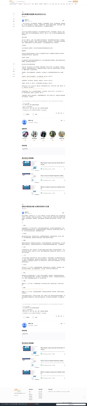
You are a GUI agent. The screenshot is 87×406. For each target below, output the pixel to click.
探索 (33, 4)
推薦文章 (36, 4)
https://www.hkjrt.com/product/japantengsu (33, 77)
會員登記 (70, 1)
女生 (59, 4)
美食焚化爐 (61, 138)
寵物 (69, 4)
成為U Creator (27, 4)
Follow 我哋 (43, 110)
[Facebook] (13, 77)
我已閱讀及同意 (70, 404)
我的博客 (40, 398)
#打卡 (55, 391)
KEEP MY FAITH (25, 138)
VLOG (50, 4)
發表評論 (25, 148)
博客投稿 (30, 399)
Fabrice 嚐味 (52, 138)
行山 (72, 4)
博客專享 (45, 4)
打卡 (28, 108)
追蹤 (63, 20)
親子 (64, 4)
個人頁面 (40, 391)
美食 (53, 4)
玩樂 (61, 4)
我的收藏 (40, 394)
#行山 (52, 391)
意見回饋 (30, 398)
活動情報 (46, 108)
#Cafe (60, 391)
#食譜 (57, 391)
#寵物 (49, 391)
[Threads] (13, 82)
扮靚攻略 (42, 108)
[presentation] (22, 134)
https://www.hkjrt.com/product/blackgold (33, 88)
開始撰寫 (75, 1)
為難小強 (27, 20)
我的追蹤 (40, 396)
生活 (67, 4)
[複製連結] (13, 85)
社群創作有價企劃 (12, 4)
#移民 (68, 391)
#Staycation (64, 391)
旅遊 (56, 4)
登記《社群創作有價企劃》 (34, 104)
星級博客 (41, 4)
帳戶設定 (40, 393)
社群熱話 (20, 4)
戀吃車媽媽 (34, 138)
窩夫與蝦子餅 (43, 138)
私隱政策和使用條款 (30, 403)
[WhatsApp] (13, 80)
